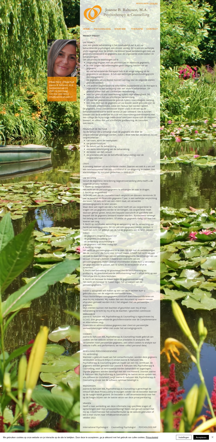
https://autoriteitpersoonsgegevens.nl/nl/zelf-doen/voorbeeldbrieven (117, 296)
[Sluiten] (212, 437)
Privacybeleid (152, 437)
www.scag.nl (89, 313)
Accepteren (201, 437)
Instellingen (184, 437)
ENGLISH (154, 4)
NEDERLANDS (142, 4)
